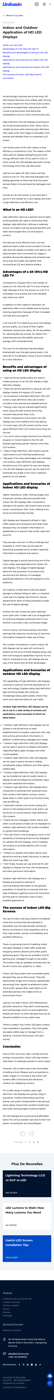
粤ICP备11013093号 (22, 1380)
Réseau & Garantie (12, 1330)
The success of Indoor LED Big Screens (22, 74)
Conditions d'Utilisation (14, 1387)
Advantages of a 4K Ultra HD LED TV (21, 49)
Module (6, 1312)
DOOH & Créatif (10, 1305)
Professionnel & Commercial (17, 1299)
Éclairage (7, 1315)
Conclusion (8, 78)
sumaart (20, 1383)
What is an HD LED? (13, 45)
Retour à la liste (14, 15)
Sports (6, 1309)
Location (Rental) (11, 1302)
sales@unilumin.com (18, 1353)
